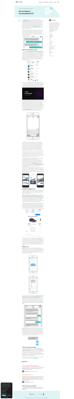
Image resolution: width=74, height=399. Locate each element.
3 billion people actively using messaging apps (35, 51)
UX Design (20, 8)
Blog (55, 2)
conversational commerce (26, 20)
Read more (7, 387)
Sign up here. (24, 389)
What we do (41, 2)
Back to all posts (51, 55)
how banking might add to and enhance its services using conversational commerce (33, 296)
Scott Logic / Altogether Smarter (24, 2)
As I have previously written (36, 25)
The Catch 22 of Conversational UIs (30, 366)
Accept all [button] (3, 395)
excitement (25, 19)
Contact (58, 2)
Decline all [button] (9, 395)
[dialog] (6, 390)
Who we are (51, 2)
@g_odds (50, 33)
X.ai (22, 327)
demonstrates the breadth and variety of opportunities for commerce (32, 195)
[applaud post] (19, 20)
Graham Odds (26, 371)
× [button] (11, 383)
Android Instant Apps (28, 109)
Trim (25, 327)
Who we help (46, 2)
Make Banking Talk (26, 374)
